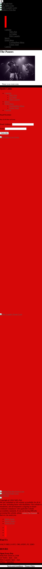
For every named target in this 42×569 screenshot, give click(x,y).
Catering (8, 47)
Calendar (8, 30)
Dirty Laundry (14, 36)
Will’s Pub (13, 32)
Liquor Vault (14, 45)
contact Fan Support (29, 513)
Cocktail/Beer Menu (16, 42)
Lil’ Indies (13, 34)
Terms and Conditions (15, 566)
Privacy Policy (10, 521)
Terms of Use (10, 523)
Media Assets (9, 519)
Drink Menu (9, 40)
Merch (7, 38)
